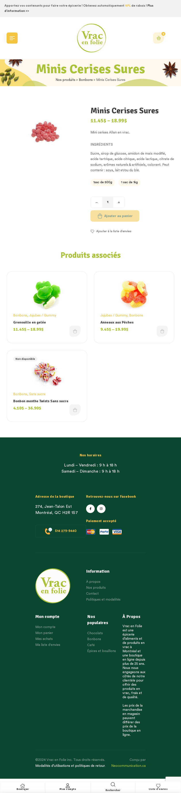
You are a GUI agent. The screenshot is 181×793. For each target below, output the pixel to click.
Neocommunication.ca (128, 765)
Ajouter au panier (118, 216)
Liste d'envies (158, 789)
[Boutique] (23, 786)
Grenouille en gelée (29, 322)
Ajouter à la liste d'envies (113, 231)
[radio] (102, 182)
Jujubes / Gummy (42, 315)
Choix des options (75, 331)
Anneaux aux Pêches (117, 322)
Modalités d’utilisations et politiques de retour (70, 765)
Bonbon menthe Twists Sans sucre (40, 401)
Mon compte (67, 789)
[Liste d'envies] (158, 786)
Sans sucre (37, 394)
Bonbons (86, 80)
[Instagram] (101, 508)
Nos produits (65, 80)
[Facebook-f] (90, 508)
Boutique (23, 789)
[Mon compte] (68, 786)
